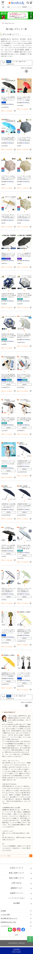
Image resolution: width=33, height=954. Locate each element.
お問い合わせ (16, 883)
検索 (27, 2)
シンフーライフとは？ (16, 898)
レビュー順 (14, 61)
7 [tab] (19, 21)
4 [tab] (15, 21)
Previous (2, 17)
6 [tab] (17, 21)
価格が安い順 (22, 61)
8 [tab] (20, 21)
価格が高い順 (10, 64)
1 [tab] (11, 21)
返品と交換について (16, 878)
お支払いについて (16, 868)
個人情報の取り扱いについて (9, 918)
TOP (3, 23)
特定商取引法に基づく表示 (8, 922)
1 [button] (24, 71)
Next (31, 17)
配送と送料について (16, 873)
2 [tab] (12, 21)
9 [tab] (21, 21)
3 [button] (28, 71)
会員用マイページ (16, 893)
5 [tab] (16, 21)
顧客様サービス (16, 888)
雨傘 (6, 23)
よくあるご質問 (5, 914)
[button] (22, 71)
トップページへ (5, 926)
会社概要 (16, 903)
